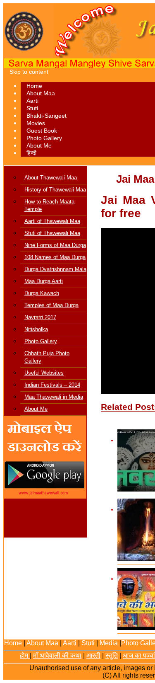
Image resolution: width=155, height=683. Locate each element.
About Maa (40, 93)
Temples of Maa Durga (51, 305)
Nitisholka (36, 329)
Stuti (32, 108)
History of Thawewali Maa (55, 189)
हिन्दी (31, 153)
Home (34, 85)
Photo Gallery (44, 138)
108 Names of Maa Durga (55, 257)
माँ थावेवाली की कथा (57, 655)
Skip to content (29, 71)
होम (25, 655)
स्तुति (111, 655)
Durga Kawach (41, 293)
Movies (35, 123)
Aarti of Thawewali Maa (52, 221)
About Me (39, 145)
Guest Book (41, 130)
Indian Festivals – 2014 (52, 385)
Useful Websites (44, 373)
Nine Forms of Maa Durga (55, 245)
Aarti (32, 100)
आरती (93, 655)
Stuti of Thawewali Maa (52, 233)
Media (109, 643)
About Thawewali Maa (50, 177)
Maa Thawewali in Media (53, 397)
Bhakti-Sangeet (46, 115)
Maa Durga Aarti (43, 281)
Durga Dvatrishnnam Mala (55, 269)
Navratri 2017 (40, 317)
